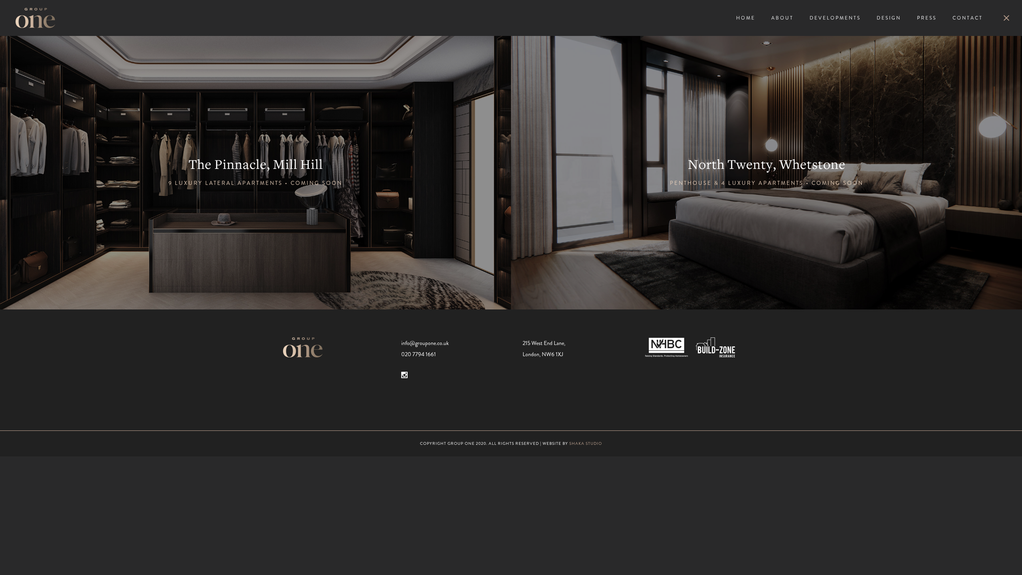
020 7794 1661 (418, 354)
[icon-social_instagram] (404, 375)
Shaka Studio (585, 443)
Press (927, 18)
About (782, 18)
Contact (968, 18)
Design (889, 18)
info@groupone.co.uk (425, 343)
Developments (835, 18)
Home (745, 18)
